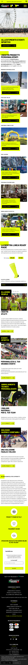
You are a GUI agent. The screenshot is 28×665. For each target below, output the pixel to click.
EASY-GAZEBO (4, 154)
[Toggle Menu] (25, 5)
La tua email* (14, 560)
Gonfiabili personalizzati (14, 610)
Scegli (4, 284)
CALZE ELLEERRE (5, 279)
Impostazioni (16, 662)
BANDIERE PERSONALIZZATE (8, 69)
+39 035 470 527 (15, 651)
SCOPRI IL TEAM (5, 331)
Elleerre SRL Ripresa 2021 (14, 594)
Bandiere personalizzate (14, 612)
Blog (14, 614)
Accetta (4, 662)
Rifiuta (10, 662)
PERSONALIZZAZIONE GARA (7, 182)
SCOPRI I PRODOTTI (7, 45)
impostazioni (14, 660)
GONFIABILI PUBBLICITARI (7, 125)
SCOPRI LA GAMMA (7, 92)
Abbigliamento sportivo (14, 606)
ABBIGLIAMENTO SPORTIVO (7, 211)
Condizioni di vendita (14, 590)
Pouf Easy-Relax (14, 608)
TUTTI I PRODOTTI (6, 423)
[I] (12, 6)
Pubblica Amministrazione (14, 616)
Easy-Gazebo (14, 604)
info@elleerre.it (15, 654)
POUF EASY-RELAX (5, 97)
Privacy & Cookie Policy (14, 592)
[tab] (17, 291)
